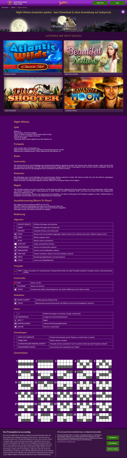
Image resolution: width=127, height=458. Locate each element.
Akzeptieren (112, 437)
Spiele (13, 7)
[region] (63, 443)
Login (117, 3)
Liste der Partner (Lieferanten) (66, 442)
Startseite (4, 7)
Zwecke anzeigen (113, 449)
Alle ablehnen (113, 443)
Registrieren (100, 3)
